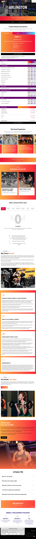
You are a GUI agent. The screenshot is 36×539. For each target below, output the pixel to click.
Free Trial (27, 1)
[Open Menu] (6, 1)
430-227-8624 (19, 505)
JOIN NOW (4, 387)
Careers (23, 535)
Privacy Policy (32, 535)
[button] (3, 208)
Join (34, 1)
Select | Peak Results (18, 122)
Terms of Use (27, 535)
